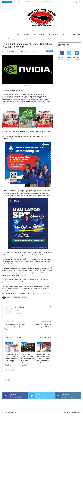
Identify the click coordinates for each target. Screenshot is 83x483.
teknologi (24, 297)
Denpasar (24, 343)
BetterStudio (77, 413)
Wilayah (27, 35)
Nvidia (8, 297)
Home (17, 35)
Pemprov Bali (9, 343)
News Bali (41, 35)
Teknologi (50, 51)
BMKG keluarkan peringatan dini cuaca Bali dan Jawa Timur (14, 327)
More (64, 35)
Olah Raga (55, 35)
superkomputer (16, 297)
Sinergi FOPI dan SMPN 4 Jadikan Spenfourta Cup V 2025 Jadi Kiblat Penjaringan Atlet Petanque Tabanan (45, 2)
